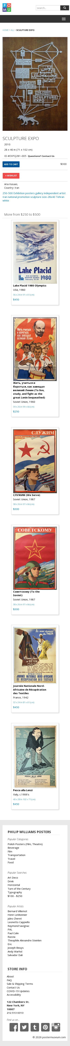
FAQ (9, 980)
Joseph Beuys (16, 947)
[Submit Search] (64, 7)
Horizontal (14, 885)
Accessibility (14, 994)
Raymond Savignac (18, 926)
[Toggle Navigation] (63, 19)
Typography (15, 892)
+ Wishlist (11, 175)
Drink (11, 881)
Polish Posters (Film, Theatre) (25, 844)
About (10, 976)
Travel (11, 858)
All (12, 30)
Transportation (16, 855)
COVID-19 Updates (18, 991)
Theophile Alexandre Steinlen (24, 940)
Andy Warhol (15, 951)
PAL (10, 929)
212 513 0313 (15, 1012)
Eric (10, 944)
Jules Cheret (15, 918)
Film (10, 851)
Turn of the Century (19, 888)
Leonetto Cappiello (19, 922)
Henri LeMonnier (17, 914)
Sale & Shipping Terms (20, 983)
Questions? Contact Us (41, 156)
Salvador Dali (15, 955)
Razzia (11, 936)
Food (11, 862)
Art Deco (13, 877)
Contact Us (13, 987)
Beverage (13, 847)
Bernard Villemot (17, 911)
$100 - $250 (15, 896)
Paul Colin (13, 933)
